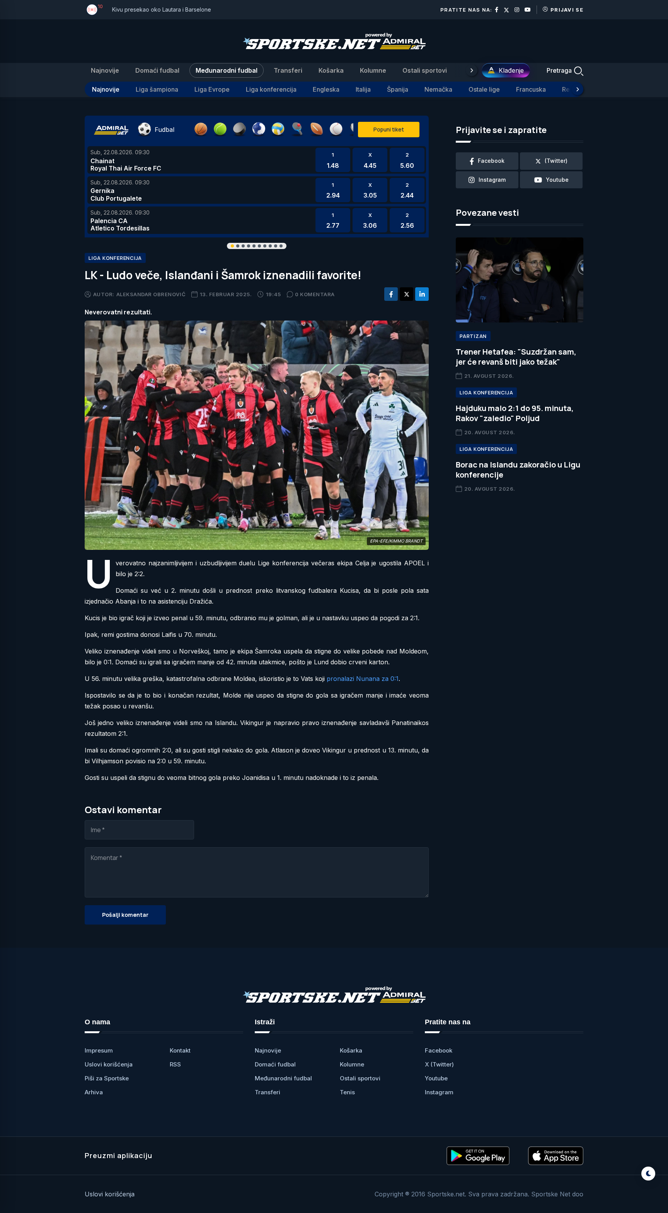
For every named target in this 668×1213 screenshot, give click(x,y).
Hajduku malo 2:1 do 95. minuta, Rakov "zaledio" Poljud (515, 413)
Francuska (531, 89)
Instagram (439, 1092)
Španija (397, 89)
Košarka (331, 70)
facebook (491, 160)
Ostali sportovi (424, 70)
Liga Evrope (212, 89)
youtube (557, 179)
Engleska (326, 89)
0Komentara (315, 294)
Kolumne (373, 70)
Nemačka (438, 89)
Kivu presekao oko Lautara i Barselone (161, 9)
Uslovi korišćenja (109, 1064)
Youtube (436, 1078)
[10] (92, 9)
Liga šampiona (157, 89)
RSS (175, 1064)
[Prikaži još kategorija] (471, 70)
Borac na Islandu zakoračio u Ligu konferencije (518, 469)
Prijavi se (566, 10)
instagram (492, 179)
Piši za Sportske (107, 1078)
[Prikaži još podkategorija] (577, 89)
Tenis (347, 1092)
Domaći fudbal (157, 70)
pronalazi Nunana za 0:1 (363, 678)
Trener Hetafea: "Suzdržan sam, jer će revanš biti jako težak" (516, 356)
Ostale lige (484, 89)
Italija (363, 89)
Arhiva (94, 1092)
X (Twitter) (439, 1064)
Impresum (99, 1050)
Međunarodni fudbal (226, 70)
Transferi (288, 70)
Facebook (438, 1050)
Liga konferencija (271, 89)
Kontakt (180, 1050)
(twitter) (556, 160)
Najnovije (105, 70)
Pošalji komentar (125, 914)
